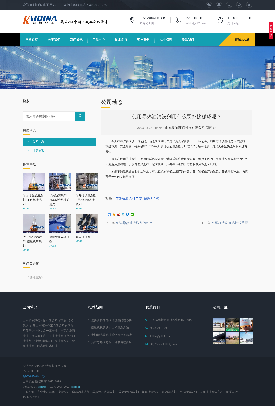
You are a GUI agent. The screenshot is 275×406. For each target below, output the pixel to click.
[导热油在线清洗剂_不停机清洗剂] (33, 182)
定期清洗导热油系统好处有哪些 (110, 334)
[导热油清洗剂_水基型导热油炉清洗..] (59, 182)
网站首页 (32, 39)
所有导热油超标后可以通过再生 (110, 342)
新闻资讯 (76, 39)
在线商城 (241, 40)
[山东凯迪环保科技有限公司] (65, 19)
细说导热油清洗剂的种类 (134, 223)
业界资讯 (36, 150)
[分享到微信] (132, 214)
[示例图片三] (137, 67)
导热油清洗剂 (125, 198)
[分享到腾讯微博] (123, 214)
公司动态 (36, 141)
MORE (26, 208)
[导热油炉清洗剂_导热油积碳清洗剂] (86, 182)
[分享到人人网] (127, 214)
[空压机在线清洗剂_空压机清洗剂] (33, 223)
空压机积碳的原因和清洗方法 (109, 327)
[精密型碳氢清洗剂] (59, 223)
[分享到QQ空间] (114, 214)
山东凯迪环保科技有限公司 (185, 127)
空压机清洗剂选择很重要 (230, 223)
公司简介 (30, 307)
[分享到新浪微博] (118, 214)
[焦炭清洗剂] (86, 223)
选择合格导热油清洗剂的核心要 (110, 320)
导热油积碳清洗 (147, 198)
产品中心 (98, 39)
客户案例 (143, 39)
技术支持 (121, 39)
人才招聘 (165, 39)
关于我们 (54, 39)
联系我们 (188, 39)
